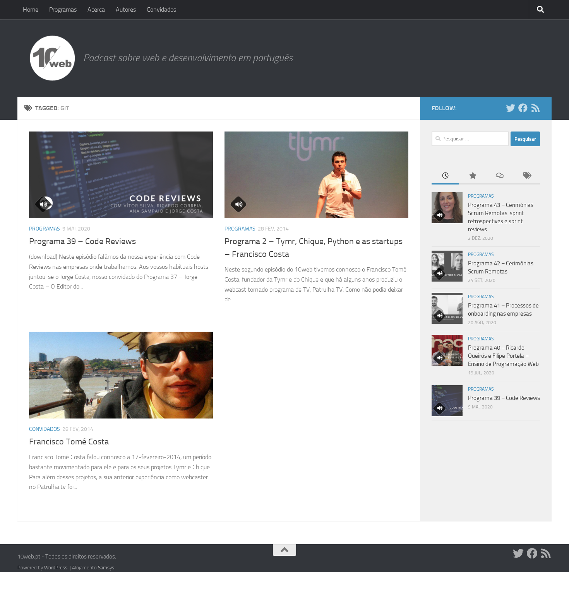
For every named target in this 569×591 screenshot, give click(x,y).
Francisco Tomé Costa (69, 442)
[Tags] (526, 176)
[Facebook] (523, 108)
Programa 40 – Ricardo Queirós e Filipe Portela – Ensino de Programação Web (503, 355)
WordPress (55, 568)
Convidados (161, 9)
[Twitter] (510, 108)
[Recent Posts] (445, 176)
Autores (126, 9)
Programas (63, 9)
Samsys (106, 568)
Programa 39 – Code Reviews (82, 241)
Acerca (96, 9)
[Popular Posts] (472, 176)
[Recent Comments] (499, 176)
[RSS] (535, 108)
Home (30, 9)
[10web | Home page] (52, 58)
